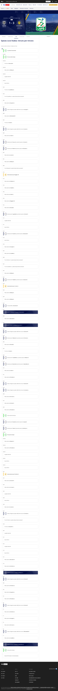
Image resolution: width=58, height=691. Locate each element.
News (12, 8)
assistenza (48, 687)
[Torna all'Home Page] (6, 5)
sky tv (16, 671)
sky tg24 (3, 673)
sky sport (3, 671)
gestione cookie (32, 671)
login (56, 1)
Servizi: (16, 669)
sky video (3, 675)
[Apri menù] (1, 5)
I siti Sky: (2, 669)
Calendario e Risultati (24, 8)
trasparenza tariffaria (43, 687)
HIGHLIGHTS (25, 4)
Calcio (2, 8)
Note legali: (31, 669)
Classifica (31, 8)
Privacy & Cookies (23, 687)
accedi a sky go (52, 668)
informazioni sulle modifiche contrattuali (32, 687)
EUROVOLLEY (45, 4)
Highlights (16, 8)
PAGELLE (30, 4)
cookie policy (31, 673)
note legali (31, 675)
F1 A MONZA (39, 4)
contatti (52, 687)
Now (16, 675)
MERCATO (34, 4)
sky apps (17, 673)
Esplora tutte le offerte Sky (11, 1)
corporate (31, 682)
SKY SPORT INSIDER (53, 4)
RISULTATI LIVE (19, 4)
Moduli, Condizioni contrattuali (15, 687)
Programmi (17, 682)
